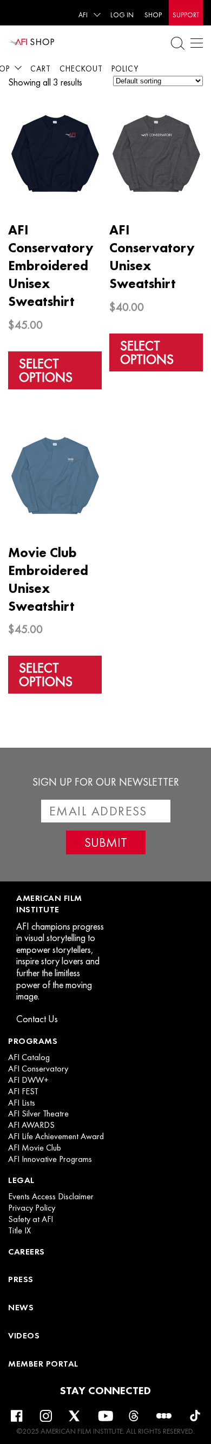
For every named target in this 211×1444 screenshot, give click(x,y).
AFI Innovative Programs (50, 1159)
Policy (125, 68)
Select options (45, 370)
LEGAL (21, 1180)
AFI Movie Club (34, 1147)
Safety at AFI (30, 1219)
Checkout (81, 68)
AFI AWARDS (31, 1125)
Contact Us (37, 1018)
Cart (40, 68)
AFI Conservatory (38, 1068)
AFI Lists (21, 1102)
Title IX (19, 1230)
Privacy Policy (31, 1208)
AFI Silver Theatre (38, 1113)
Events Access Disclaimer (51, 1196)
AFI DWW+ (28, 1080)
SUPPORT (186, 14)
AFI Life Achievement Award (56, 1136)
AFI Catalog (29, 1057)
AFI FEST (23, 1091)
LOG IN (122, 14)
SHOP (153, 14)
